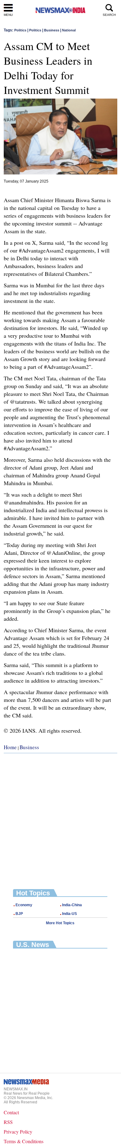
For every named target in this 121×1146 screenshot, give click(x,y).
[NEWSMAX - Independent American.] (60, 10)
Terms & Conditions (23, 1141)
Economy (24, 905)
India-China (72, 905)
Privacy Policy (18, 1131)
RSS (8, 1122)
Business (51, 30)
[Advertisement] (60, 816)
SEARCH (109, 14)
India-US (69, 914)
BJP (19, 914)
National (69, 30)
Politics (20, 30)
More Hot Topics (60, 923)
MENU (8, 14)
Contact (11, 1112)
